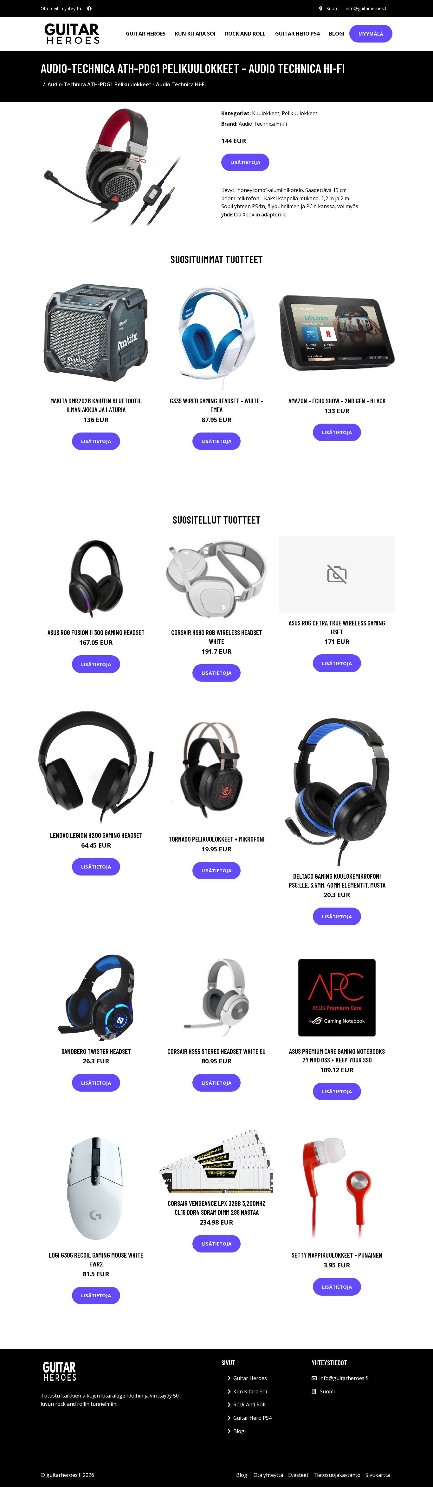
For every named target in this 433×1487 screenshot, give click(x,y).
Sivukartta (377, 1474)
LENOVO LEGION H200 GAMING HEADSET (96, 835)
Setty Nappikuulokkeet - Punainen (337, 1255)
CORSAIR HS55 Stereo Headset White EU (216, 1051)
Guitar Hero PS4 (297, 33)
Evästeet (298, 1474)
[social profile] (89, 9)
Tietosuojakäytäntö (336, 1474)
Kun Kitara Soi (195, 33)
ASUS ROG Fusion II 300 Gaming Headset (96, 632)
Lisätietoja (245, 162)
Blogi (337, 33)
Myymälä (371, 33)
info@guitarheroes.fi (366, 8)
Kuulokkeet (265, 113)
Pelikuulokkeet (299, 113)
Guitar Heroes (145, 33)
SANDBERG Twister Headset (96, 1051)
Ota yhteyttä (268, 1474)
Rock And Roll (245, 33)
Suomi (332, 8)
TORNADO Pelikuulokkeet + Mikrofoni (217, 839)
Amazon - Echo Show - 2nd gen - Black (337, 401)
